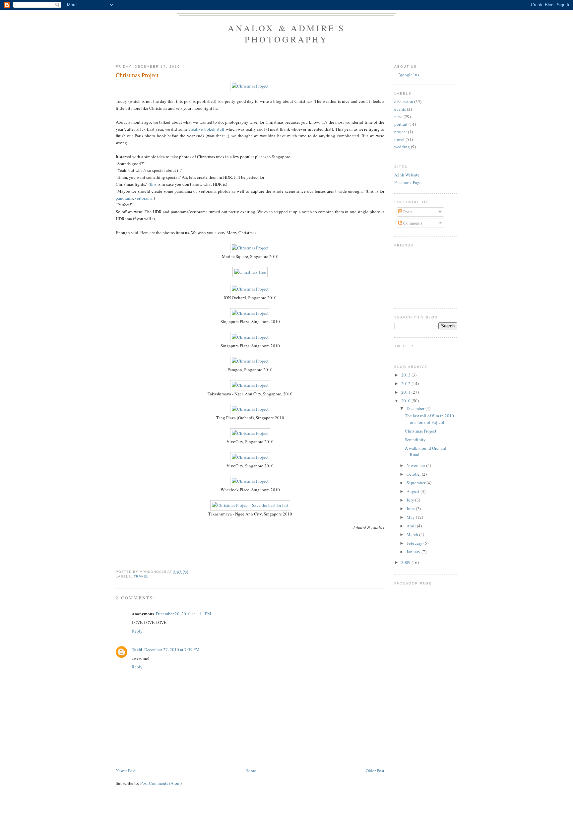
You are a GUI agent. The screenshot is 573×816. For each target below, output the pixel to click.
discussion (403, 101)
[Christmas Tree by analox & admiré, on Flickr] (250, 272)
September (416, 483)
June (411, 508)
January (414, 552)
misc (398, 116)
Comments (412, 223)
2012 (406, 383)
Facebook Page (407, 182)
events (400, 109)
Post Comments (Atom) (161, 783)
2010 (406, 401)
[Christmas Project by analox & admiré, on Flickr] (250, 86)
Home (250, 771)
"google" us (408, 75)
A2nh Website (406, 175)
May (411, 517)
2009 (406, 562)
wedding (402, 147)
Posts (407, 212)
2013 (406, 375)
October (414, 474)
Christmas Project (137, 75)
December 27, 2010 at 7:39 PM (172, 649)
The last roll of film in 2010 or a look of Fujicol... (429, 419)
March (413, 534)
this (154, 184)
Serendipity (415, 439)
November (416, 465)
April (412, 526)
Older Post (375, 771)
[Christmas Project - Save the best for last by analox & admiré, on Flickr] (250, 505)
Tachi (137, 649)
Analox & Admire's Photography (286, 33)
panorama (124, 198)
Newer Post (126, 771)
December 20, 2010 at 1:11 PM (183, 614)
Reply (137, 631)
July (411, 500)
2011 (406, 392)
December (416, 408)
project (400, 132)
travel (141, 576)
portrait (401, 124)
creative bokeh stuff (206, 129)
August (413, 491)
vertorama (144, 198)
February (415, 543)
